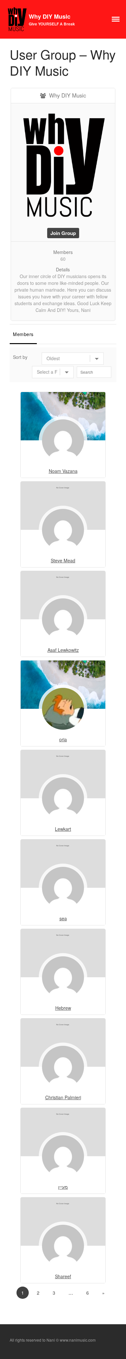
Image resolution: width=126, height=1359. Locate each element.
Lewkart (63, 829)
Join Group (63, 233)
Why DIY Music (49, 16)
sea (63, 918)
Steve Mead (63, 560)
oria (63, 739)
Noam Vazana (63, 471)
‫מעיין (63, 1187)
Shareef (63, 1276)
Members (23, 334)
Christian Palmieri (63, 1097)
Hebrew (63, 1008)
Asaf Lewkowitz (63, 650)
